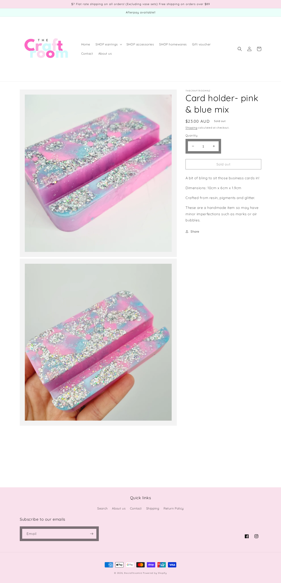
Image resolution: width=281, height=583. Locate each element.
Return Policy (174, 508)
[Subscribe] (91, 533)
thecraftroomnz (133, 573)
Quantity (191, 135)
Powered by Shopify (155, 573)
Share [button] (195, 231)
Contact (136, 508)
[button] (108, 44)
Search (102, 508)
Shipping (191, 127)
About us (119, 508)
